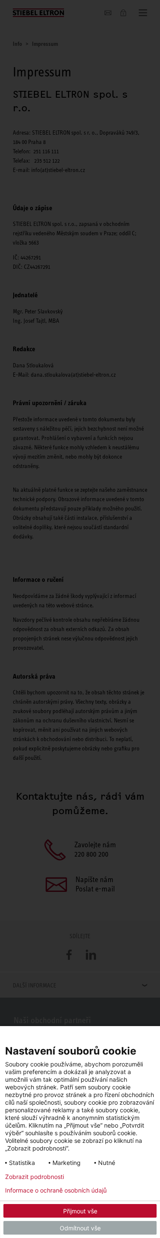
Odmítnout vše (80, 1228)
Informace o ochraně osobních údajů (56, 1190)
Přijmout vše (80, 1211)
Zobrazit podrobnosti (34, 1176)
